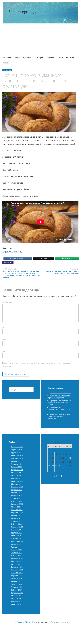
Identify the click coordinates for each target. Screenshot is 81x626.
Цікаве (17, 57)
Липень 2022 (16, 515)
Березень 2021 (17, 558)
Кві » (63, 476)
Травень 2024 (16, 464)
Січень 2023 (16, 507)
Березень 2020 (17, 593)
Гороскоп (50, 57)
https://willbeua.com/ (12, 251)
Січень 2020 (16, 598)
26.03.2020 (7, 70)
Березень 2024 (17, 470)
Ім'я (4, 327)
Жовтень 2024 (16, 458)
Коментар (7, 303)
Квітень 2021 (16, 555)
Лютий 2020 (16, 595)
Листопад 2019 (17, 604)
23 (49, 466)
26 (60, 466)
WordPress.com (62, 622)
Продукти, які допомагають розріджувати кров (58, 409)
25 (56, 466)
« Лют (57, 476)
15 (70, 458)
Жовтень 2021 (16, 538)
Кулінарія (38, 57)
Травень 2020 (16, 587)
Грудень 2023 (16, 478)
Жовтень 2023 (16, 484)
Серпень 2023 (16, 490)
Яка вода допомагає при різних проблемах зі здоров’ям (58, 416)
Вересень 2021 (17, 541)
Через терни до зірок (27, 11)
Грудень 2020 (16, 567)
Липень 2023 (16, 492)
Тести (60, 57)
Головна (7, 57)
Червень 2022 (16, 518)
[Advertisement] (40, 42)
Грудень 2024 (16, 452)
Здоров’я (27, 57)
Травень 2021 (16, 552)
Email (5, 339)
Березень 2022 (17, 527)
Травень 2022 (16, 521)
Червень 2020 (16, 584)
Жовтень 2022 (16, 510)
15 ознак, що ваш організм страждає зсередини (59, 396)
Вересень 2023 (17, 487)
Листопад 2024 (17, 455)
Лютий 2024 (16, 472)
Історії (6, 63)
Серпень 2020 (16, 578)
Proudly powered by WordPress (25, 622)
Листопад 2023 (17, 481)
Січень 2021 (16, 564)
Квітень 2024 (16, 467)
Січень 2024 (16, 475)
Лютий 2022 (16, 530)
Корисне (70, 57)
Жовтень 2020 (16, 572)
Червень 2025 (16, 449)
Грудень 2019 (16, 601)
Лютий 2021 (16, 561)
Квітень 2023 (16, 501)
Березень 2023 (17, 504)
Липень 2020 (16, 581)
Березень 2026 (17, 447)
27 (63, 466)
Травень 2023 (16, 498)
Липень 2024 (16, 461)
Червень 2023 (16, 495)
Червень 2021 (16, 550)
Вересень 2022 (17, 512)
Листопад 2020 (17, 570)
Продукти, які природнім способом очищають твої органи (59, 402)
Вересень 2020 (17, 575)
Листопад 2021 (17, 535)
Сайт (4, 351)
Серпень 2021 (16, 544)
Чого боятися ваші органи (60, 393)
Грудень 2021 (16, 532)
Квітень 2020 (16, 590)
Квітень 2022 (16, 524)
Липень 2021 (16, 547)
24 (53, 466)
